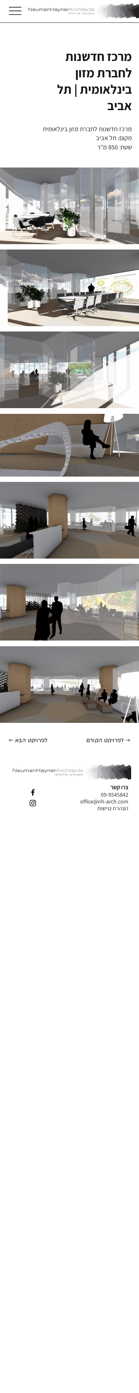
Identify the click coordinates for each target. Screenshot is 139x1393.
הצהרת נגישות (112, 808)
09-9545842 (114, 794)
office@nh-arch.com (104, 801)
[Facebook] (33, 792)
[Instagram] (33, 803)
